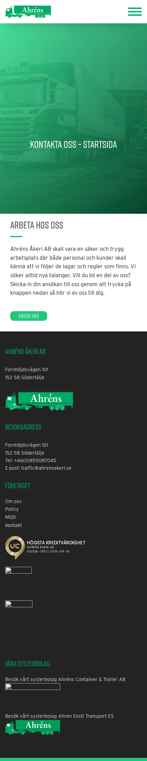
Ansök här (28, 316)
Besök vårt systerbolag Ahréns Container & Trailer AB (65, 679)
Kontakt (13, 525)
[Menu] (135, 11)
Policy (12, 509)
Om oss (13, 501)
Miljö (10, 517)
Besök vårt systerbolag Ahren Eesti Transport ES (59, 716)
